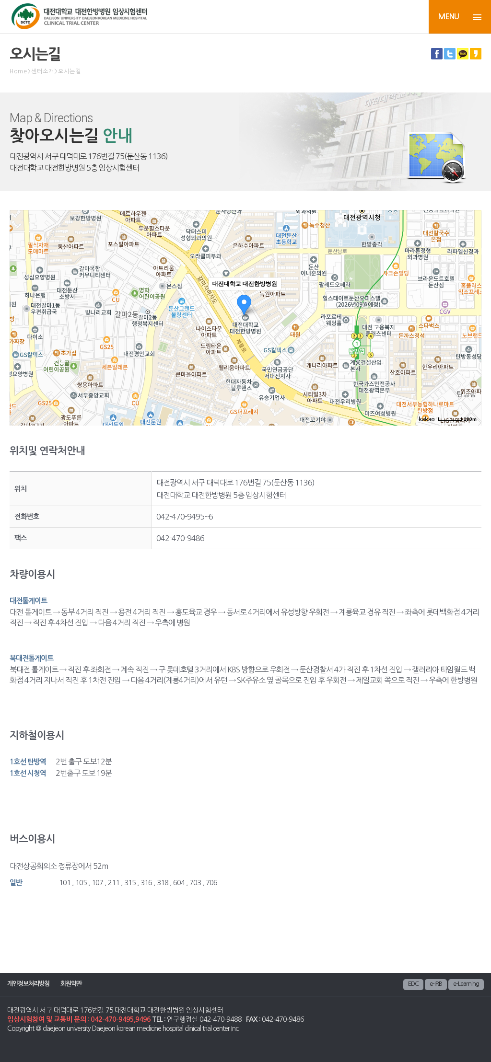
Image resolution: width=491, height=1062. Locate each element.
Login (411, 18)
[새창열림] (437, 56)
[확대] (469, 300)
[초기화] (469, 334)
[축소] (469, 316)
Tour (374, 18)
